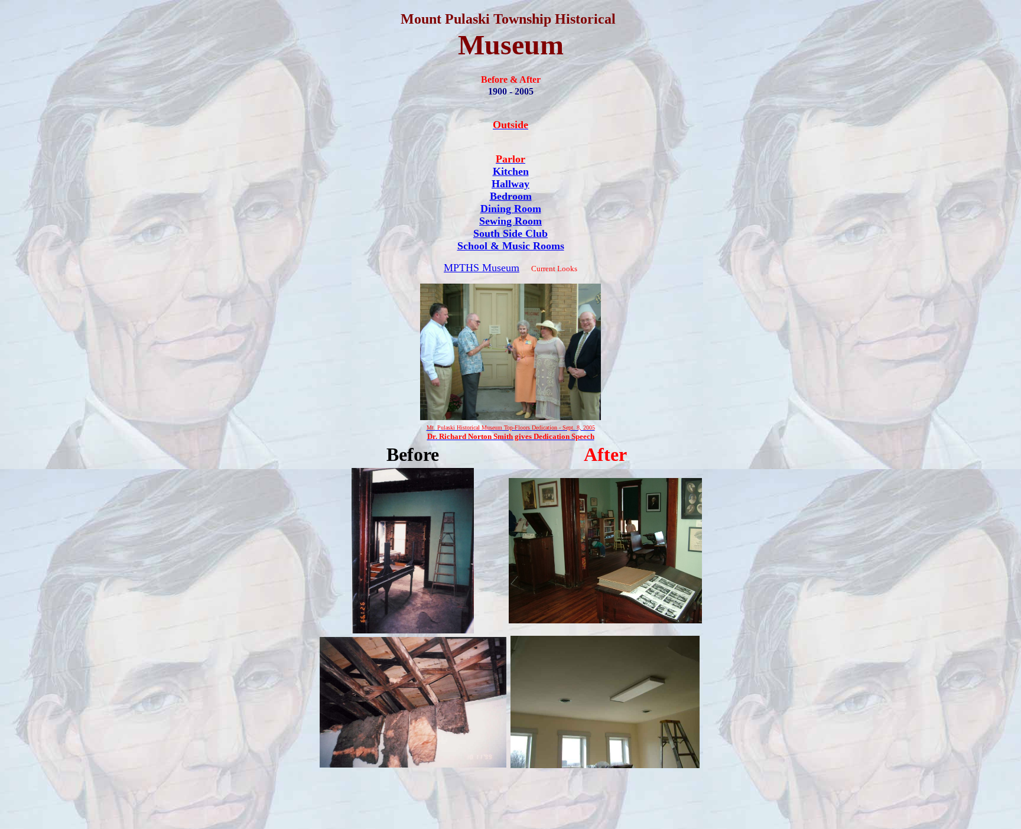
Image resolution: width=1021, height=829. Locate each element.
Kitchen (511, 171)
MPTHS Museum (481, 268)
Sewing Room (510, 221)
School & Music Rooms (510, 246)
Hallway (510, 184)
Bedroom (511, 196)
